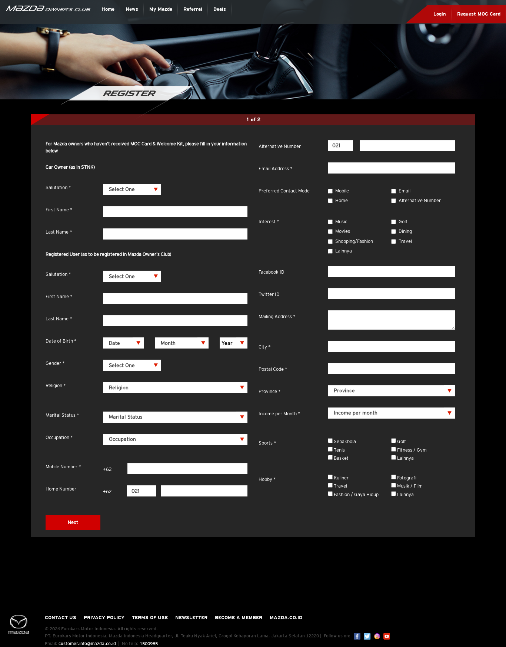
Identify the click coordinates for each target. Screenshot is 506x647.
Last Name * (59, 232)
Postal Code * (273, 369)
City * (265, 347)
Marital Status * (62, 415)
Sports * (267, 443)
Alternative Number (280, 146)
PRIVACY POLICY (104, 617)
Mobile (342, 191)
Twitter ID (269, 294)
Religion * (56, 385)
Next (73, 522)
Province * (270, 391)
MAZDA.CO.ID (286, 617)
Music (341, 221)
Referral (192, 9)
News (132, 9)
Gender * (55, 363)
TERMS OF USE (150, 617)
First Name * (59, 209)
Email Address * (276, 168)
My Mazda (160, 9)
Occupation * (59, 437)
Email (404, 191)
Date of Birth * (61, 341)
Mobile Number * (63, 466)
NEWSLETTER (191, 617)
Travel (405, 241)
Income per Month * (279, 413)
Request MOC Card (478, 14)
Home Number (61, 489)
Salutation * (58, 187)
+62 (107, 469)
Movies (342, 231)
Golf (403, 221)
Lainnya (343, 251)
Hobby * (267, 479)
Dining (405, 231)
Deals (219, 9)
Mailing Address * (277, 316)
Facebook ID (271, 272)
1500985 (149, 643)
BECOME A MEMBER (238, 617)
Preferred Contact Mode (284, 191)
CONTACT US (60, 617)
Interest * (269, 221)
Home (107, 9)
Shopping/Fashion (354, 241)
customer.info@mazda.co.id (87, 643)
